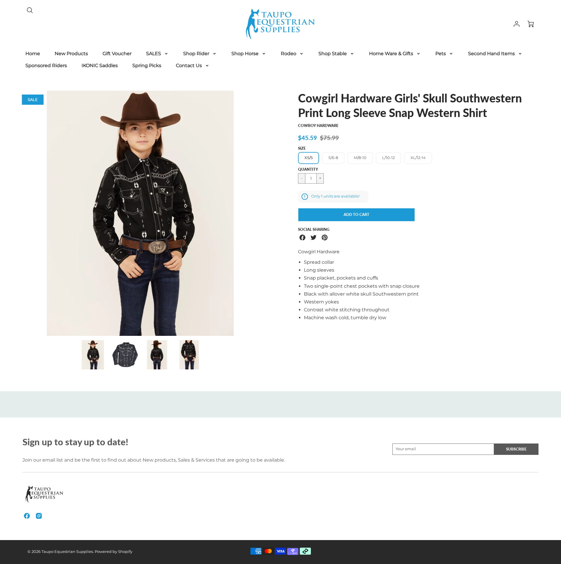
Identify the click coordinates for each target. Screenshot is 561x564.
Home (32, 53)
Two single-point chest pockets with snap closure (362, 286)
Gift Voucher (117, 53)
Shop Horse (245, 53)
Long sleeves (319, 270)
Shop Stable (332, 53)
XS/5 (308, 158)
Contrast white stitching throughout (346, 309)
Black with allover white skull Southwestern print (361, 294)
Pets (440, 53)
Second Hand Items (491, 53)
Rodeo (288, 53)
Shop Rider (196, 53)
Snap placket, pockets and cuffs (341, 278)
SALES (153, 53)
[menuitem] (32, 53)
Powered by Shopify (113, 551)
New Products (71, 53)
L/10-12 (388, 158)
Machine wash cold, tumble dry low (345, 317)
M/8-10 (360, 158)
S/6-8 (333, 158)
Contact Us (189, 65)
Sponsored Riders (46, 65)
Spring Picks (146, 65)
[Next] (267, 213)
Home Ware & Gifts (391, 53)
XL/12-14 (418, 158)
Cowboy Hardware (318, 125)
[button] (356, 214)
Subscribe (516, 449)
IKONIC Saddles (100, 65)
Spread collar (319, 262)
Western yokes (321, 302)
